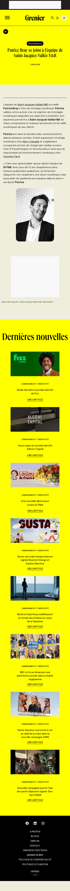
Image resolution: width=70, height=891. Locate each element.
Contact (35, 846)
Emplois (35, 841)
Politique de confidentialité (35, 859)
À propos (35, 831)
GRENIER (35, 871)
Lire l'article (35, 399)
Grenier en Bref (35, 855)
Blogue (35, 836)
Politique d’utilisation (35, 864)
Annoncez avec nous (35, 850)
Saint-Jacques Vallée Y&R (32, 104)
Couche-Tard (11, 156)
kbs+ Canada (31, 141)
